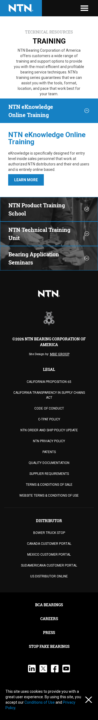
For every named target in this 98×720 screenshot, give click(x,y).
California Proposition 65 (49, 382)
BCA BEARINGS (49, 604)
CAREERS (49, 618)
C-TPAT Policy (49, 419)
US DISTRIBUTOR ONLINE (49, 576)
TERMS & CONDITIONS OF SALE (49, 485)
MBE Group (59, 354)
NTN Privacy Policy (49, 441)
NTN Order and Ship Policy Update (49, 430)
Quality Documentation (49, 463)
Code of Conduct (49, 408)
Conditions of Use (40, 702)
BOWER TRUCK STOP (49, 533)
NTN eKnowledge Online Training (30, 110)
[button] (26, 180)
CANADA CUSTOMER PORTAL (49, 544)
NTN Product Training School (36, 209)
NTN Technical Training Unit (39, 233)
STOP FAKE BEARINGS (49, 646)
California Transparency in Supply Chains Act (49, 395)
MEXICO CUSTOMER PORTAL (49, 554)
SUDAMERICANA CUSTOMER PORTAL (49, 565)
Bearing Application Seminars (33, 258)
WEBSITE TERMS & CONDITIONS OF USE (49, 495)
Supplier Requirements (49, 474)
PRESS (49, 632)
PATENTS (49, 452)
